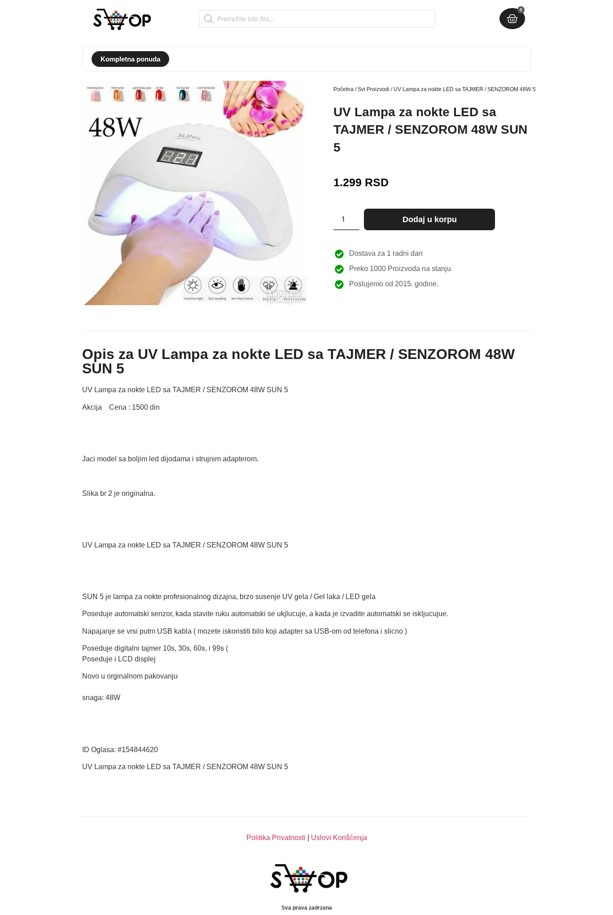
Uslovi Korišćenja (339, 837)
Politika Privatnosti (276, 837)
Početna (343, 89)
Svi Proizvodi (374, 89)
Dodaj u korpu (430, 219)
